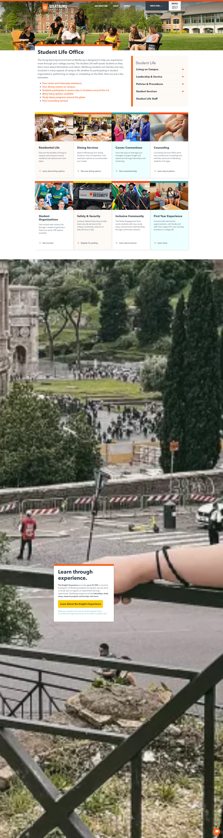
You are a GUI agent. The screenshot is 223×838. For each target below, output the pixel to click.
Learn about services (128, 243)
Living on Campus (147, 69)
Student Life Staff (146, 98)
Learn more (162, 243)
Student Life (146, 63)
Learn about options (166, 171)
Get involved (48, 243)
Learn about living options (54, 171)
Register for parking (89, 243)
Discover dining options (91, 171)
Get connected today (128, 171)
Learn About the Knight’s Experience (80, 603)
